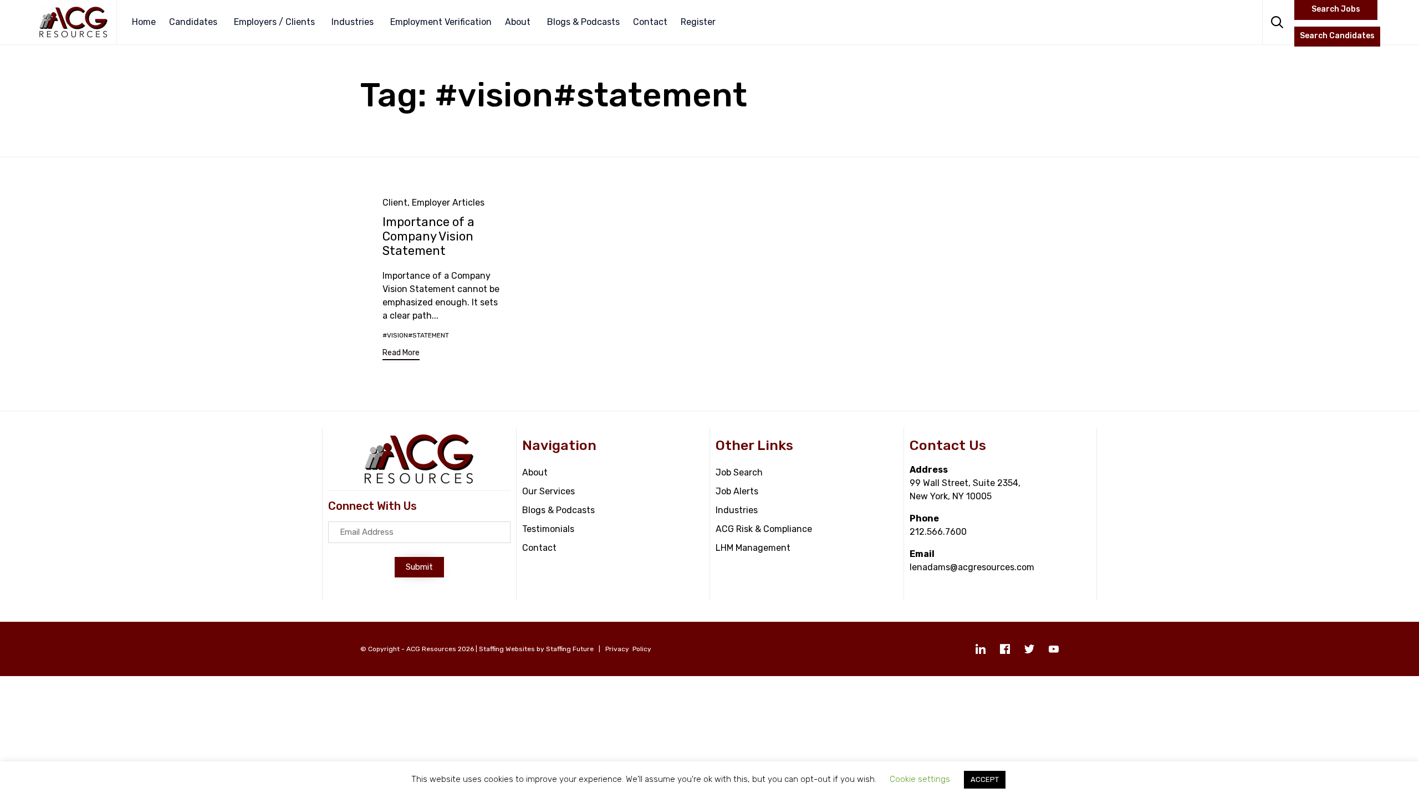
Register (698, 22)
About (517, 22)
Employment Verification (441, 22)
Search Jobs (1335, 9)
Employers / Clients (274, 22)
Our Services (548, 491)
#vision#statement (415, 335)
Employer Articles (448, 202)
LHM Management (753, 548)
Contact (650, 22)
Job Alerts (737, 491)
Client (394, 202)
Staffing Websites (507, 649)
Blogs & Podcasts (583, 22)
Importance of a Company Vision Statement (428, 236)
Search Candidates (1337, 35)
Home (144, 22)
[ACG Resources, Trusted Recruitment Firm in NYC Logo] (419, 482)
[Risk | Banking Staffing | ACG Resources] (73, 22)
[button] (401, 354)
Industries (352, 22)
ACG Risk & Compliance (764, 529)
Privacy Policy (628, 649)
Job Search (739, 472)
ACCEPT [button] (985, 779)
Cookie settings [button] (920, 779)
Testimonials (548, 529)
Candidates (193, 22)
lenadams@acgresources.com (972, 567)
